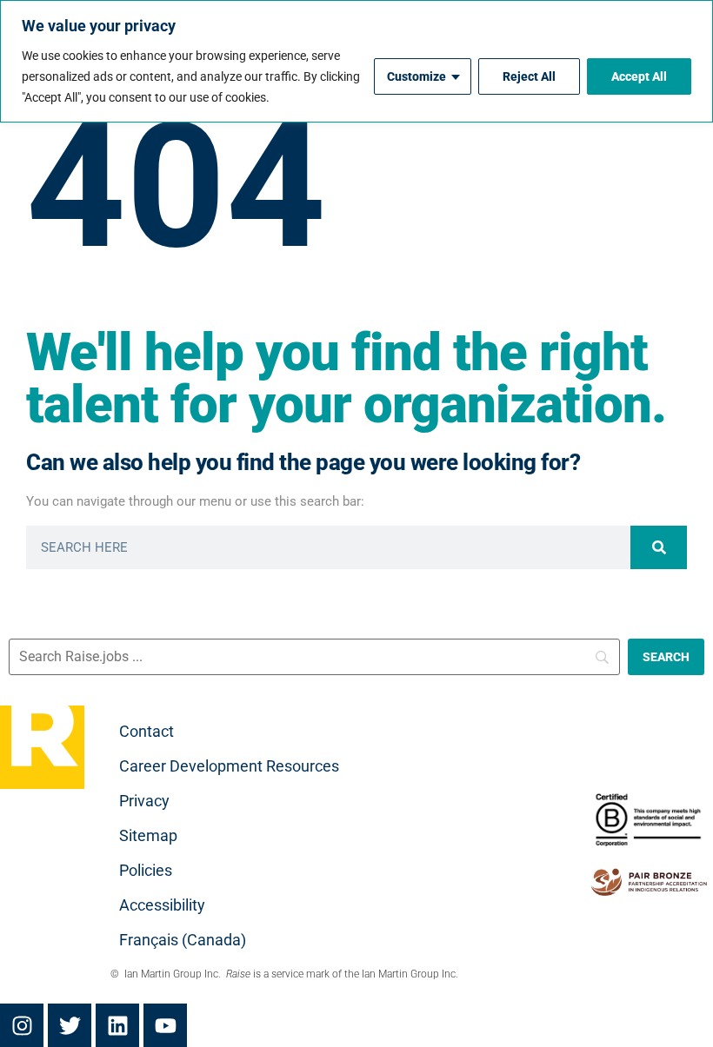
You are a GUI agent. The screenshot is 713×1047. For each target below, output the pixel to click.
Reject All (529, 76)
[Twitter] (69, 1025)
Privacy (144, 801)
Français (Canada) (182, 940)
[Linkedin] (117, 1025)
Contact (146, 731)
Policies (145, 870)
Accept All (639, 76)
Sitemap (148, 835)
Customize (416, 76)
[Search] (658, 547)
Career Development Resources (229, 766)
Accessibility (162, 905)
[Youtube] (165, 1025)
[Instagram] (21, 1025)
